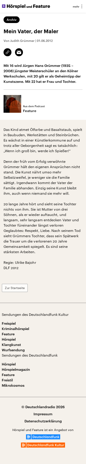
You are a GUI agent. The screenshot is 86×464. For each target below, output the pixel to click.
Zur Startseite (15, 288)
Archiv (12, 19)
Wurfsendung (13, 350)
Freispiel (9, 323)
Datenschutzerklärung (43, 421)
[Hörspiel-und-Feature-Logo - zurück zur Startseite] (26, 6)
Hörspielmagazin (16, 369)
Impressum (43, 414)
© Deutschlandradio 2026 (43, 407)
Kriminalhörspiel (15, 328)
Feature (8, 334)
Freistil (7, 380)
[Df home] (43, 438)
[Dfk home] (43, 446)
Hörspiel (9, 339)
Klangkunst (11, 344)
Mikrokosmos (13, 385)
